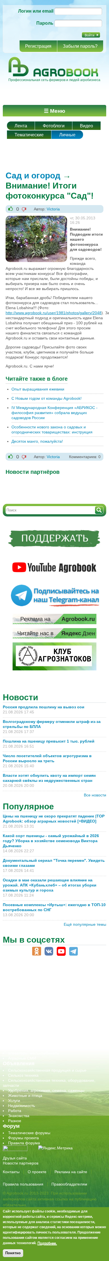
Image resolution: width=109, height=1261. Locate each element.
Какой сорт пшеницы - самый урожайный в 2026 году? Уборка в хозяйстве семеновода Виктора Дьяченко (51, 840)
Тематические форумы (29, 1133)
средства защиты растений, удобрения (44, 1033)
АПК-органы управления (30, 982)
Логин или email (35, 11)
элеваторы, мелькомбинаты (33, 1053)
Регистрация (38, 46)
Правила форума (24, 1143)
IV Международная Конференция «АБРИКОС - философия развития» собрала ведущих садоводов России (54, 412)
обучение (16, 1012)
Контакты (11, 1172)
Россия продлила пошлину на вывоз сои (43, 707)
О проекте (37, 1172)
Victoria (53, 209)
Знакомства (18, 1115)
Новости (20, 697)
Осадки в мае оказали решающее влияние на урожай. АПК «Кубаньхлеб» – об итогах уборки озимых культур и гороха (49, 885)
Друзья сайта (15, 1158)
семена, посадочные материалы (38, 1028)
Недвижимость (21, 1105)
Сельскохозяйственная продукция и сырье (47, 1070)
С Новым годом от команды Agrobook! (46, 398)
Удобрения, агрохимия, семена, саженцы (46, 1090)
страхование (19, 1038)
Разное (14, 1120)
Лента (21, 125)
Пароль (44, 23)
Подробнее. (47, 1243)
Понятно (13, 1253)
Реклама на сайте (70, 1172)
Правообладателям (69, 1184)
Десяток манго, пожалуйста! (37, 441)
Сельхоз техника (23, 1075)
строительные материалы (32, 1043)
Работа (14, 1110)
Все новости (95, 795)
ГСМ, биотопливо (24, 997)
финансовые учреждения (31, 1048)
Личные (67, 134)
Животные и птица (25, 1095)
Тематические (29, 134)
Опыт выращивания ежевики (37, 389)
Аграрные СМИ (22, 1058)
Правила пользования (23, 1184)
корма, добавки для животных (35, 1002)
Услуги (14, 1100)
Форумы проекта (23, 1138)
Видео (86, 125)
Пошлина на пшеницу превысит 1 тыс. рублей (51, 741)
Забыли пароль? (80, 46)
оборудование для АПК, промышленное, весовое (53, 1007)
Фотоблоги (54, 125)
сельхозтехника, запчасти (31, 1023)
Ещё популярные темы (85, 924)
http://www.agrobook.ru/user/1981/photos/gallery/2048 (53, 313)
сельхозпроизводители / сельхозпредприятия (50, 1018)
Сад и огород (33, 175)
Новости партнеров (20, 1163)
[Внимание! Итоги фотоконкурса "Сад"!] (36, 218)
